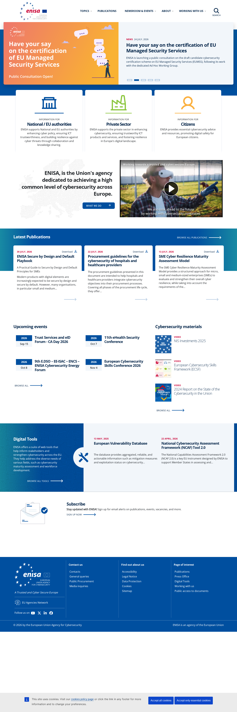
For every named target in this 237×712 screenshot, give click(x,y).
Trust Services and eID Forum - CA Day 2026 (52, 339)
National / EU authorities (49, 124)
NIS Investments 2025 (190, 340)
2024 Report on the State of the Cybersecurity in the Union (197, 391)
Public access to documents (191, 591)
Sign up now (74, 514)
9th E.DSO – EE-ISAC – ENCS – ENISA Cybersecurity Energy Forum (57, 365)
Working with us (184, 586)
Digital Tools (182, 581)
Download (67, 251)
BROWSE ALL (21, 385)
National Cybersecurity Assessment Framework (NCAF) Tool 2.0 (190, 445)
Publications (107, 11)
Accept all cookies (161, 700)
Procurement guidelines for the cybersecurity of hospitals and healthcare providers (113, 260)
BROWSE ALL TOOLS (38, 481)
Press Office (182, 576)
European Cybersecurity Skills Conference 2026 (123, 363)
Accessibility (129, 571)
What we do (93, 205)
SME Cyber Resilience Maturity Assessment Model (183, 258)
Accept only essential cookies (194, 700)
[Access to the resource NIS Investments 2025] (163, 344)
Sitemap (127, 591)
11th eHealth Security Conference (121, 339)
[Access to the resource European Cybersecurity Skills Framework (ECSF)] (163, 368)
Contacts (74, 571)
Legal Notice (129, 576)
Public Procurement (81, 581)
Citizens (188, 124)
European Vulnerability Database (120, 443)
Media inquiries (78, 586)
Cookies (127, 586)
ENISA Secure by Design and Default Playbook (45, 258)
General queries (79, 576)
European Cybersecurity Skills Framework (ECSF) (195, 366)
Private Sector (118, 124)
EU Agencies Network (35, 602)
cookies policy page (82, 699)
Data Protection (131, 581)
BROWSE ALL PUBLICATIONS (192, 237)
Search (216, 15)
